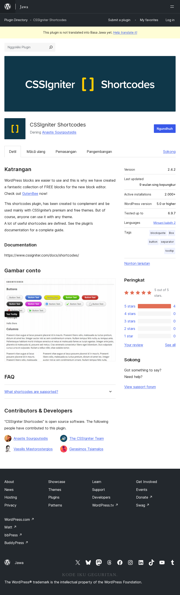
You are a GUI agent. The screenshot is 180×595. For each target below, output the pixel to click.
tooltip (170, 250)
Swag (142, 505)
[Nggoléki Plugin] (51, 47)
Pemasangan (66, 151)
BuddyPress (16, 543)
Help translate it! (125, 32)
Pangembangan (99, 151)
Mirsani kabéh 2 (164, 222)
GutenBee (30, 193)
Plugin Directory (16, 20)
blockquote (158, 233)
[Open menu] (173, 6)
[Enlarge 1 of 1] (110, 284)
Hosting (10, 497)
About (9, 481)
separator (167, 241)
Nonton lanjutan (137, 263)
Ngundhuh (165, 128)
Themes (54, 489)
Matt (10, 527)
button (153, 241)
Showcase (56, 481)
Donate (144, 497)
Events (141, 489)
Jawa (19, 563)
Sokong (169, 151)
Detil (12, 151)
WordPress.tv (105, 505)
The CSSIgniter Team (86, 438)
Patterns (55, 505)
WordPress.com (19, 519)
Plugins (53, 497)
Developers (101, 497)
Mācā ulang (36, 151)
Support (98, 489)
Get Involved (146, 481)
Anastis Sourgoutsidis (59, 132)
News (9, 489)
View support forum (140, 387)
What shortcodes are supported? (31, 392)
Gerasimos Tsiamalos (86, 449)
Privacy (10, 505)
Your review (133, 345)
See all (170, 345)
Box (171, 233)
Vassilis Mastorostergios (33, 449)
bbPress (13, 535)
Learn (96, 481)
